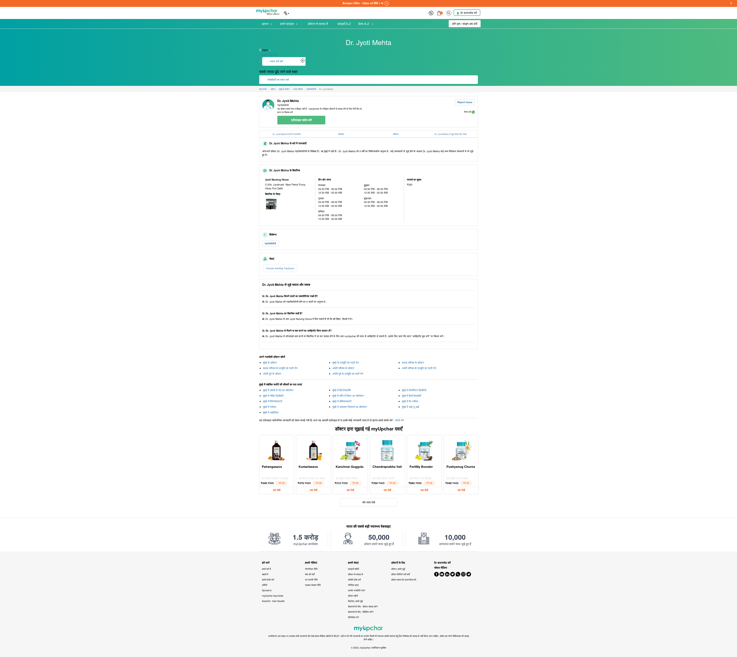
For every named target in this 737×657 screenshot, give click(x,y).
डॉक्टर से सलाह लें (318, 23)
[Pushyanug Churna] (461, 449)
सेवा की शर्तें (310, 574)
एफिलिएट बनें (353, 617)
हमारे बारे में (266, 568)
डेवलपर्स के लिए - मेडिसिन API (360, 611)
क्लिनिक (341, 134)
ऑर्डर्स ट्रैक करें (354, 579)
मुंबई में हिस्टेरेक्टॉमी (341, 390)
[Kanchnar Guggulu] (350, 449)
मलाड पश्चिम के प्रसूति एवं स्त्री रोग (280, 368)
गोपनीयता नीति (311, 568)
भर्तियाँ (264, 584)
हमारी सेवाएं (353, 562)
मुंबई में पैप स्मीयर (410, 401)
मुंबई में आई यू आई (410, 407)
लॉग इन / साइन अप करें (464, 23)
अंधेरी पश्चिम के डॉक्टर (343, 368)
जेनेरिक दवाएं (353, 584)
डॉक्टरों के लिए (398, 562)
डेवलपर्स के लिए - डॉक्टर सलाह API (363, 606)
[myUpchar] (473, 111)
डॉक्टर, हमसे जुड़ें (398, 568)
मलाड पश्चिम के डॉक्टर (413, 362)
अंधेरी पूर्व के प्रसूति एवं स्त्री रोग (347, 373)
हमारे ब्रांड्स (287, 23)
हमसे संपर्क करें (268, 579)
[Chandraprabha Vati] (387, 449)
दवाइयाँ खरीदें (353, 568)
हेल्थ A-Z (364, 23)
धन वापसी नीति (311, 579)
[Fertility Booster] (424, 449)
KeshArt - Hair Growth (273, 601)
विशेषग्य (395, 134)
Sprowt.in (267, 590)
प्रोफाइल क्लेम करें (301, 120)
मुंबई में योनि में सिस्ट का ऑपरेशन (348, 395)
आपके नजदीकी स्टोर (356, 590)
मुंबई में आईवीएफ (270, 412)
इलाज (265, 23)
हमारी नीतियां (311, 562)
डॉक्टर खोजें (353, 595)
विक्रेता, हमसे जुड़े (355, 601)
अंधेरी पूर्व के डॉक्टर (272, 373)
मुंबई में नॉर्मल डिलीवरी (273, 395)
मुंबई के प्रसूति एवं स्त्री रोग (345, 362)
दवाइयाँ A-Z (344, 23)
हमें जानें (265, 562)
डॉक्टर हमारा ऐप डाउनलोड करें (403, 579)
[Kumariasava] (313, 449)
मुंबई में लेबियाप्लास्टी (341, 401)
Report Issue (464, 102)
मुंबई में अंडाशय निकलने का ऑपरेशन (349, 407)
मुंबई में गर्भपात (269, 407)
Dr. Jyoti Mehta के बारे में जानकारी (286, 134)
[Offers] (431, 12)
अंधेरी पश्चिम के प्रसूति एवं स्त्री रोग (419, 368)
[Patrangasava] (276, 449)
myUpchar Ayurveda (272, 595)
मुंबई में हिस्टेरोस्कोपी (411, 395)
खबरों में (265, 574)
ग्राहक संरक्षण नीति (313, 584)
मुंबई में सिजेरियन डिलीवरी (414, 390)
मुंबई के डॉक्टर (270, 362)
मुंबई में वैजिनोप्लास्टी (272, 401)
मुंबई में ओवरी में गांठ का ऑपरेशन (278, 390)
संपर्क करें (399, 420)
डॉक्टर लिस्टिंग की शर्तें (400, 574)
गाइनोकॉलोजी (270, 243)
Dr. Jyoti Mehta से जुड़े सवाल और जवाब (450, 134)
